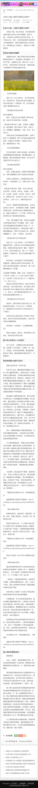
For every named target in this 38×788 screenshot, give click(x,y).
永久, (20, 735)
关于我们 (14, 783)
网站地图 (31, 783)
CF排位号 (10, 10)
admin (18, 20)
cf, (25, 735)
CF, (16, 735)
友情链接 (22, 783)
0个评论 (27, 22)
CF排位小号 (24, 785)
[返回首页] (4, 10)
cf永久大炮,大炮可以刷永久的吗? (16, 16)
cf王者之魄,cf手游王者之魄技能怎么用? (18, 754)
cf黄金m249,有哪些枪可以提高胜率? (17, 751)
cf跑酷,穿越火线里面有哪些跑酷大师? (17, 770)
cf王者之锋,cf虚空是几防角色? (15, 767)
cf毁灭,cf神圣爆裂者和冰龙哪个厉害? (17, 773)
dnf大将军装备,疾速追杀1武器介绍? (17, 741)
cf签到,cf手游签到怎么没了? (14, 757)
